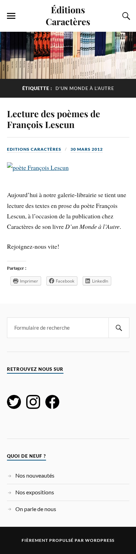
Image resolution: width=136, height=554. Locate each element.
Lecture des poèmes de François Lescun (53, 118)
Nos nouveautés (34, 475)
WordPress (99, 540)
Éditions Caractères (68, 15)
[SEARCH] (118, 327)
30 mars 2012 (86, 149)
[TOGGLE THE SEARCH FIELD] (125, 16)
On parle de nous (35, 509)
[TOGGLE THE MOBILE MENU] (11, 16)
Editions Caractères (34, 149)
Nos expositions (34, 492)
